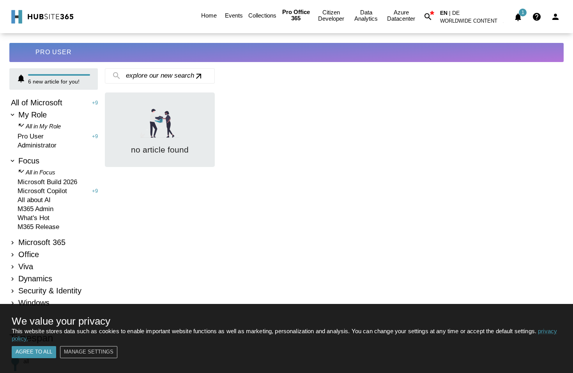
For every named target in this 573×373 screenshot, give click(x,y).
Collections (262, 15)
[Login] (555, 17)
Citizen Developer (331, 15)
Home (209, 15)
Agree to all (34, 352)
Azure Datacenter (401, 15)
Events (234, 15)
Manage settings (88, 352)
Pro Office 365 (296, 15)
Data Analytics (366, 15)
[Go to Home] (41, 17)
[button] (473, 22)
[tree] (53, 204)
